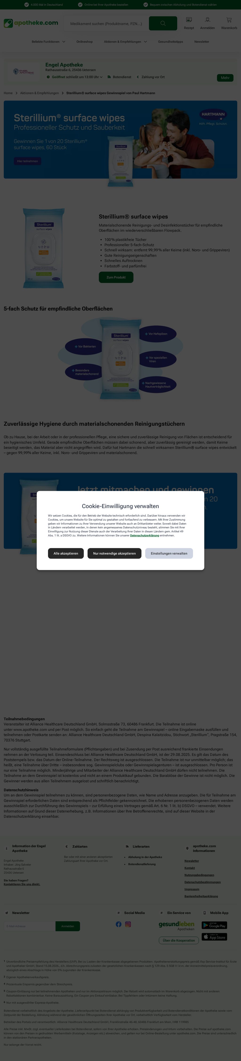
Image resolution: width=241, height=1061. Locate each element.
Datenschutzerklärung (144, 535)
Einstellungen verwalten (169, 553)
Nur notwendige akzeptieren (114, 553)
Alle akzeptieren (66, 553)
